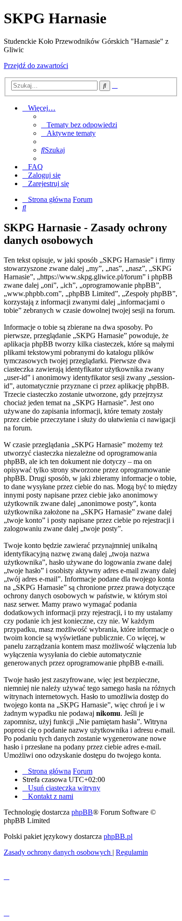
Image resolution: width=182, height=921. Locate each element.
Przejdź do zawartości (36, 65)
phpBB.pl (118, 836)
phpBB (82, 812)
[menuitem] (79, 125)
